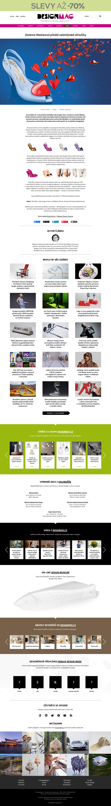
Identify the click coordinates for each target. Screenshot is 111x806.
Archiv (44, 784)
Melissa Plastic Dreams (65, 216)
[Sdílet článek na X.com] (46, 222)
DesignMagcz (59, 727)
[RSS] (71, 715)
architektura (40, 26)
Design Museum (60, 572)
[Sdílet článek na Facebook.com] (37, 222)
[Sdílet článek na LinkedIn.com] (55, 222)
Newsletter (67, 784)
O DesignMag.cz (44, 780)
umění (91, 26)
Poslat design (89, 782)
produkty (59, 26)
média (84, 26)
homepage (21, 26)
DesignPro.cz (68, 625)
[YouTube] (64, 715)
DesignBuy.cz (65, 432)
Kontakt (21, 780)
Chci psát (21, 784)
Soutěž (89, 780)
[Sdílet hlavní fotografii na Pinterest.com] (65, 222)
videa (17, 16)
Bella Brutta (51, 216)
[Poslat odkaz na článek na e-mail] (74, 222)
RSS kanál (66, 780)
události (30, 26)
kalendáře (64, 482)
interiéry (22, 16)
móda (67, 26)
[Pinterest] (58, 715)
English (89, 784)
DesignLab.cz (59, 803)
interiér (50, 26)
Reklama (21, 782)
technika (75, 26)
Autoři (44, 782)
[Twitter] (52, 715)
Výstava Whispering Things (33, 502)
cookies (71, 797)
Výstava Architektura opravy (77, 493)
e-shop (12, 16)
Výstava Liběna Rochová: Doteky (77, 502)
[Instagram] (46, 715)
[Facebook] (40, 715)
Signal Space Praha (54, 512)
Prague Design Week (70, 661)
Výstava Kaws (33, 493)
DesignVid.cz (60, 530)
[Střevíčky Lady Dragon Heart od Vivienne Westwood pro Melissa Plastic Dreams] (55, 72)
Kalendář (67, 782)
